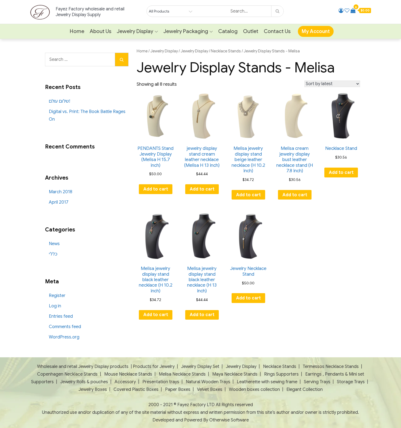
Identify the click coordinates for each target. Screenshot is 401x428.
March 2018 (60, 192)
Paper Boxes (177, 389)
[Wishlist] (347, 11)
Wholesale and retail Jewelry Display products (82, 366)
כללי (53, 254)
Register (57, 295)
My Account (316, 31)
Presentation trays (161, 382)
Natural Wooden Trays (208, 382)
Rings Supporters (281, 374)
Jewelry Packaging (185, 31)
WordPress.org (64, 337)
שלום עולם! (59, 101)
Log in (55, 306)
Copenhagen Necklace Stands (67, 374)
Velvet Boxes (209, 389)
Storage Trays (351, 382)
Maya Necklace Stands (235, 374)
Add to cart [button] (155, 189)
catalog (228, 31)
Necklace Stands (226, 51)
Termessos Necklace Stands (331, 366)
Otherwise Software (229, 420)
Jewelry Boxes (93, 389)
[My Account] (341, 11)
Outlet (250, 31)
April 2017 (58, 202)
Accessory (125, 382)
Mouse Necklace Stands (128, 374)
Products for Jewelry (154, 366)
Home (77, 31)
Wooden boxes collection (254, 389)
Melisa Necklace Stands (182, 374)
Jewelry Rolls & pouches (84, 382)
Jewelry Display (135, 31)
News (54, 243)
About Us (100, 31)
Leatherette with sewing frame (267, 382)
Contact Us (277, 31)
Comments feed (65, 326)
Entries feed (61, 316)
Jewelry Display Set (200, 366)
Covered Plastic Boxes (135, 389)
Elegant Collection (304, 389)
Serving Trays (317, 382)
